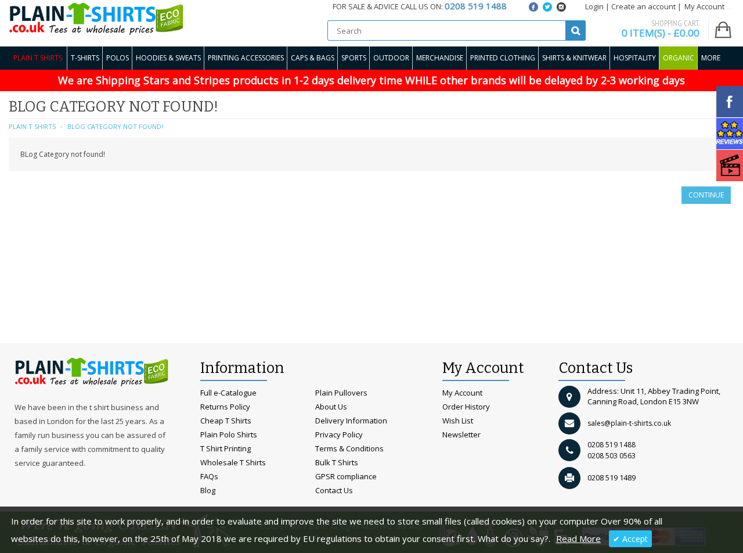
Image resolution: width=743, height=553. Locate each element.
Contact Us (334, 490)
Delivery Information (351, 420)
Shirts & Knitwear (574, 58)
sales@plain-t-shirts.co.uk (629, 423)
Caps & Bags (312, 58)
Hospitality (635, 58)
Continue (706, 195)
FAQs (209, 476)
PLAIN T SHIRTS (32, 126)
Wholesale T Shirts (233, 462)
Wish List (457, 420)
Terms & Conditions (349, 448)
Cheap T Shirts (225, 420)
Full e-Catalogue (228, 392)
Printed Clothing (502, 58)
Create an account (643, 6)
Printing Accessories (246, 58)
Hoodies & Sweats (168, 58)
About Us (331, 406)
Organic (678, 58)
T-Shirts (85, 58)
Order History (466, 406)
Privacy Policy (339, 434)
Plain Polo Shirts (228, 434)
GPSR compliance (346, 476)
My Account (462, 392)
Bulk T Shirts (336, 462)
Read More (578, 538)
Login (594, 6)
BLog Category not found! (115, 126)
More (710, 58)
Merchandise (439, 58)
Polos (117, 58)
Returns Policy (225, 406)
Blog (207, 490)
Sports (353, 58)
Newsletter (461, 434)
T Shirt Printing (225, 448)
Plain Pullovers (341, 392)
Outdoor (391, 58)
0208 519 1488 (611, 445)
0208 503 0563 (611, 456)
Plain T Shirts (37, 58)
